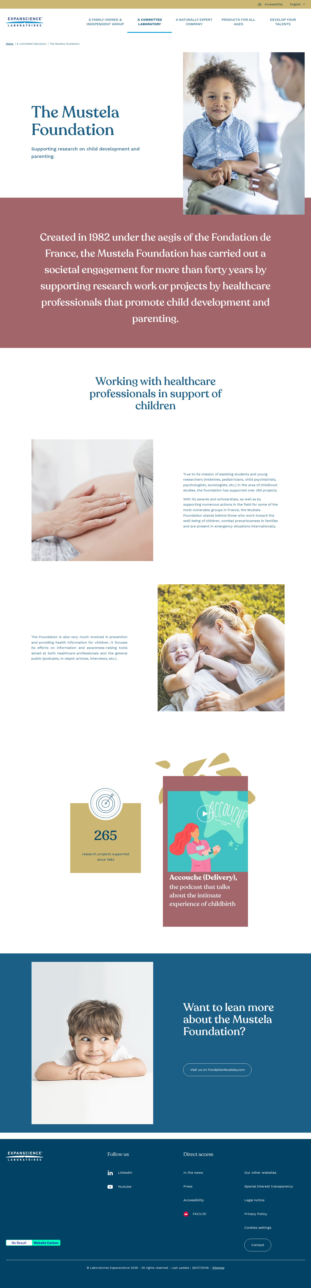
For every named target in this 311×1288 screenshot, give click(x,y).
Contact (257, 1245)
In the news (193, 1173)
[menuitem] (105, 22)
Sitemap (218, 1267)
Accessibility (274, 4)
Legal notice (254, 1200)
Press (187, 1186)
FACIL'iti (199, 1214)
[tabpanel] (205, 851)
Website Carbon (45, 1243)
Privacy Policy (255, 1214)
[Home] (24, 22)
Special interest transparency (268, 1186)
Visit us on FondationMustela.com (217, 1070)
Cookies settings (257, 1228)
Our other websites (260, 1173)
